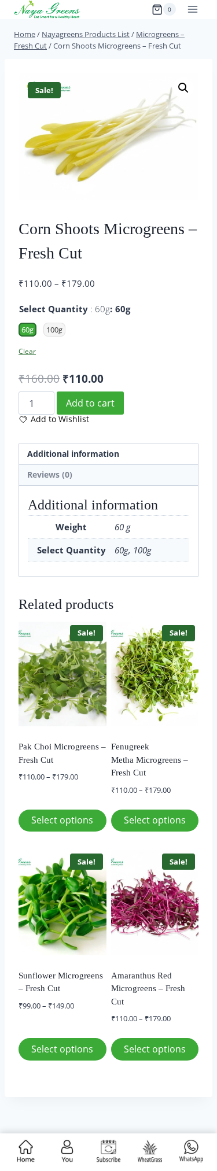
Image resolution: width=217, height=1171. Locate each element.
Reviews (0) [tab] (49, 475)
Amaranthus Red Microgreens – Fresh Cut (148, 988)
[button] (183, 87)
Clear (27, 351)
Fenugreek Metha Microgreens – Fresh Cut (149, 759)
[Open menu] (192, 10)
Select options (62, 820)
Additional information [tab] (73, 454)
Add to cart (90, 403)
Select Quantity (64, 309)
